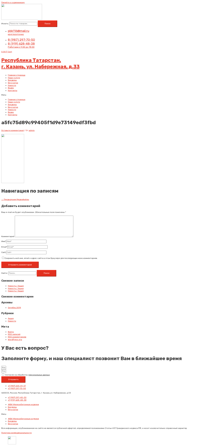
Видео (11, 88)
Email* (4, 247)
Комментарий (7, 236)
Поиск (47, 23)
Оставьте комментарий (12, 130)
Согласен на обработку (27, 375)
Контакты (12, 90)
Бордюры (12, 80)
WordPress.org (15, 339)
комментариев (17, 337)
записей (14, 334)
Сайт (3, 252)
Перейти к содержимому (13, 2)
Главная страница (16, 75)
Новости (12, 85)
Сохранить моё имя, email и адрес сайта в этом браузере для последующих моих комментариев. (51, 258)
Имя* (3, 241)
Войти (11, 332)
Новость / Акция (16, 286)
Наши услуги (14, 78)
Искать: (5, 23)
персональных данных (39, 375)
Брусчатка (13, 83)
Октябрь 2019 (14, 307)
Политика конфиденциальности (16, 433)
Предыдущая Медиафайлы (15, 199)
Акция (11, 318)
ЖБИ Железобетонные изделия (23, 404)
